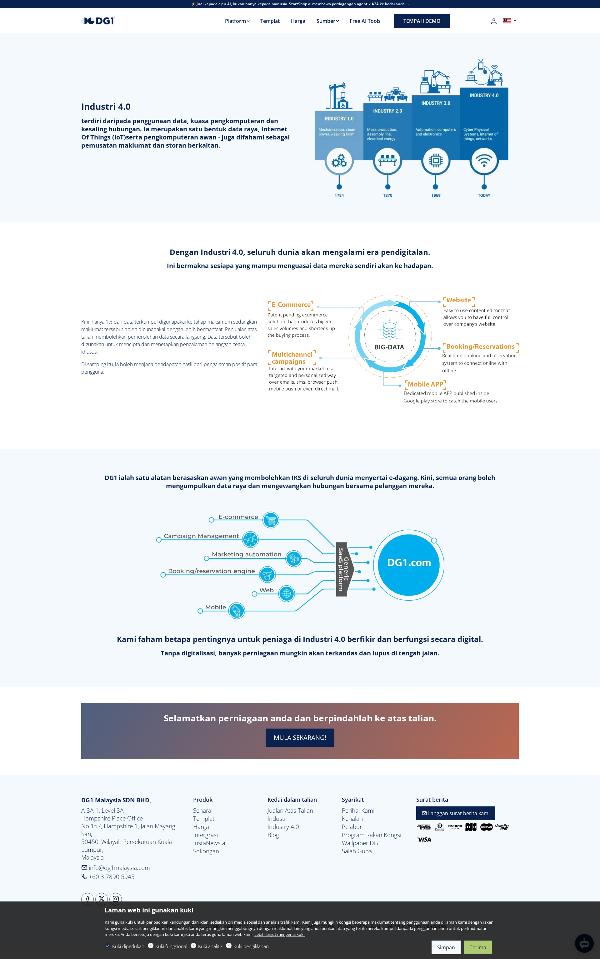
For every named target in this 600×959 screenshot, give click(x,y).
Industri (278, 819)
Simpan (446, 947)
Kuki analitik (210, 946)
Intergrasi (205, 835)
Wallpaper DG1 (362, 843)
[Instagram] (115, 899)
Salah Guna (357, 851)
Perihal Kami (358, 810)
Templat (203, 819)
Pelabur (352, 827)
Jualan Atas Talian (290, 810)
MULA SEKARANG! (300, 737)
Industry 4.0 (283, 827)
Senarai (202, 810)
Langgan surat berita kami (458, 813)
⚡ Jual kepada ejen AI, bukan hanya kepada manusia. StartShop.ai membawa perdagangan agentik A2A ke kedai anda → (300, 4)
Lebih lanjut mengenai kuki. (279, 934)
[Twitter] (101, 899)
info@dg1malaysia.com (118, 867)
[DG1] (107, 20)
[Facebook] (87, 899)
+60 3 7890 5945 (111, 876)
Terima (478, 947)
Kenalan (352, 819)
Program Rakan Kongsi (371, 835)
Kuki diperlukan (128, 946)
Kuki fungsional (171, 946)
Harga (201, 827)
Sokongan (206, 851)
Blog (273, 835)
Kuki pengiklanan (251, 946)
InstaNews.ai (210, 843)
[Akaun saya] (494, 21)
